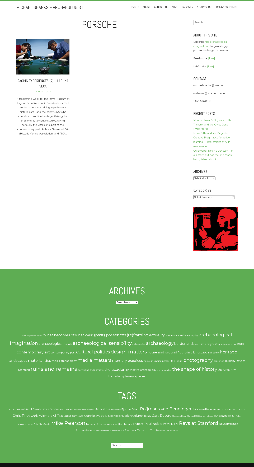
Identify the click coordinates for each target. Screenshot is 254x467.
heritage (228, 351)
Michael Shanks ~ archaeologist (49, 7)
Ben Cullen (64, 410)
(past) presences (110, 335)
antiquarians (172, 335)
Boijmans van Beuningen (166, 408)
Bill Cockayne (88, 410)
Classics (239, 343)
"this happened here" (32, 335)
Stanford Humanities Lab (112, 431)
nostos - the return (172, 361)
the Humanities (164, 370)
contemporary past (63, 352)
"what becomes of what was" (68, 335)
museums (149, 361)
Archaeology (205, 7)
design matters (129, 352)
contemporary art (33, 352)
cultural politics (93, 351)
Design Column (133, 415)
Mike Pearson (68, 423)
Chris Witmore (42, 415)
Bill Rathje (102, 409)
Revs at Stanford (198, 423)
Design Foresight (227, 7)
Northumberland (124, 424)
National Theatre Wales (100, 424)
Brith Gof (222, 409)
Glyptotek (176, 416)
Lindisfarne (21, 424)
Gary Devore (161, 415)
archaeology (159, 343)
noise (158, 360)
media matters (94, 360)
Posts (135, 7)
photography (198, 360)
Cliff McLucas (62, 415)
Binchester (116, 410)
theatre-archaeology (143, 369)
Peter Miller (170, 424)
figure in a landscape (193, 352)
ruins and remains (54, 369)
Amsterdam (16, 409)
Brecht (213, 409)
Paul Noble (153, 424)
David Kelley (113, 415)
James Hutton (205, 416)
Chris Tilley (21, 416)
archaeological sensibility (102, 343)
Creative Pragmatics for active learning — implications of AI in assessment (211, 142)
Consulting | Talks (165, 7)
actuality (157, 335)
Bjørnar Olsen (130, 409)
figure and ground (162, 352)
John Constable (222, 415)
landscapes (17, 360)
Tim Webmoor (171, 431)
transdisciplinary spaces (126, 376)
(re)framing (137, 335)
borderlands (184, 344)
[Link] (211, 58)
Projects (187, 7)
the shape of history (194, 369)
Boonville (201, 409)
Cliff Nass (77, 415)
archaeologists (139, 344)
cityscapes (227, 344)
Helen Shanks (187, 416)
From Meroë (201, 128)
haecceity (213, 352)
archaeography (189, 335)
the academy (116, 369)
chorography (210, 343)
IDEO (196, 416)
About (146, 7)
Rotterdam (84, 430)
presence (219, 361)
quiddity (230, 360)
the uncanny (227, 369)
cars (197, 344)
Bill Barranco (75, 410)
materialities (39, 360)
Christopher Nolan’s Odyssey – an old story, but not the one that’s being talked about (213, 155)
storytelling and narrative (91, 370)
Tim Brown (157, 430)
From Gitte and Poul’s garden (211, 133)
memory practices (127, 360)
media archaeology (64, 360)
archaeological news (55, 344)
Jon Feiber (236, 416)
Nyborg (138, 424)
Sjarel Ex (97, 431)
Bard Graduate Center (41, 409)
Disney (147, 416)
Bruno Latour (237, 409)
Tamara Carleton (137, 430)
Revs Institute (228, 424)
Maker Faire (33, 424)
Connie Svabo (94, 415)
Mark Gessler (44, 424)
